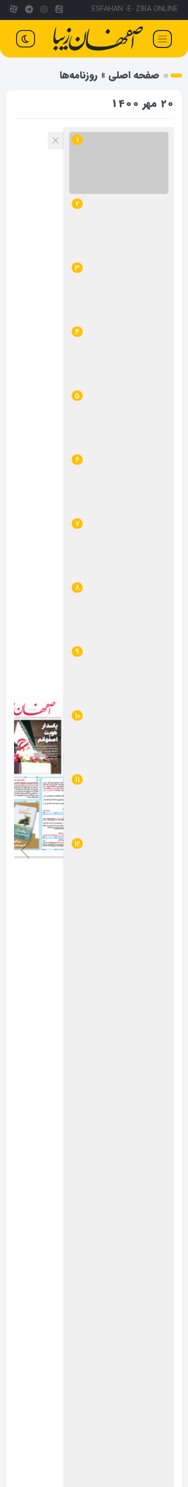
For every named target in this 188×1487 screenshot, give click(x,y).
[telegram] (28, 10)
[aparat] (13, 10)
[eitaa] (59, 10)
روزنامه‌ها (79, 75)
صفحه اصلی (133, 75)
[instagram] (44, 10)
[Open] (162, 39)
